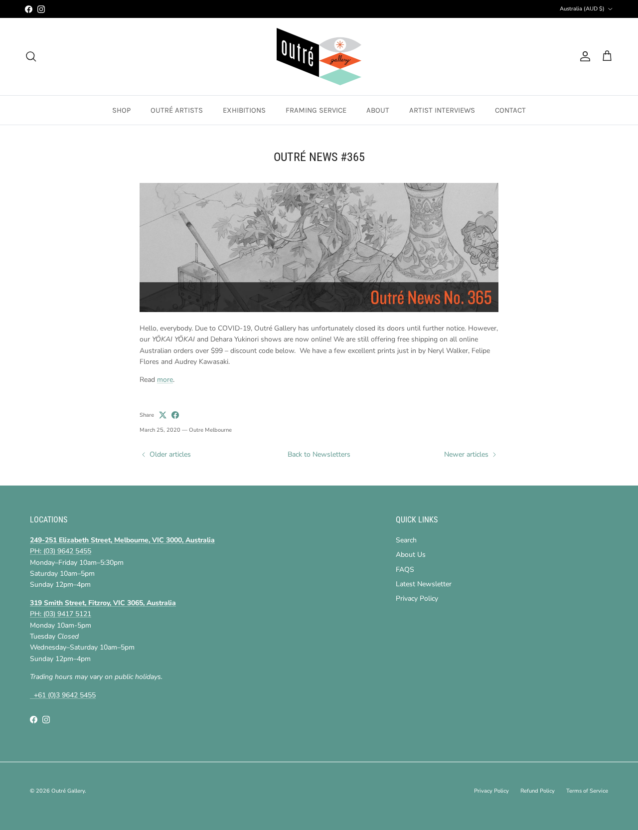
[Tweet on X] (162, 415)
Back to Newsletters (319, 454)
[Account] (583, 56)
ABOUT (377, 110)
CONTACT (510, 110)
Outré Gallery (68, 791)
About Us (411, 554)
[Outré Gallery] (319, 56)
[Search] (31, 56)
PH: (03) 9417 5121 (60, 614)
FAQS (405, 569)
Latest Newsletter (424, 584)
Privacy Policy (417, 598)
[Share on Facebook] (175, 415)
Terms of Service (587, 791)
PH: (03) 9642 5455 (60, 551)
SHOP (121, 110)
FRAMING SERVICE (316, 110)
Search (406, 540)
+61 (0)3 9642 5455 (63, 695)
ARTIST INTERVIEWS (442, 110)
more (165, 379)
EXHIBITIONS (244, 110)
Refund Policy (537, 791)
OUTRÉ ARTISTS (177, 110)
